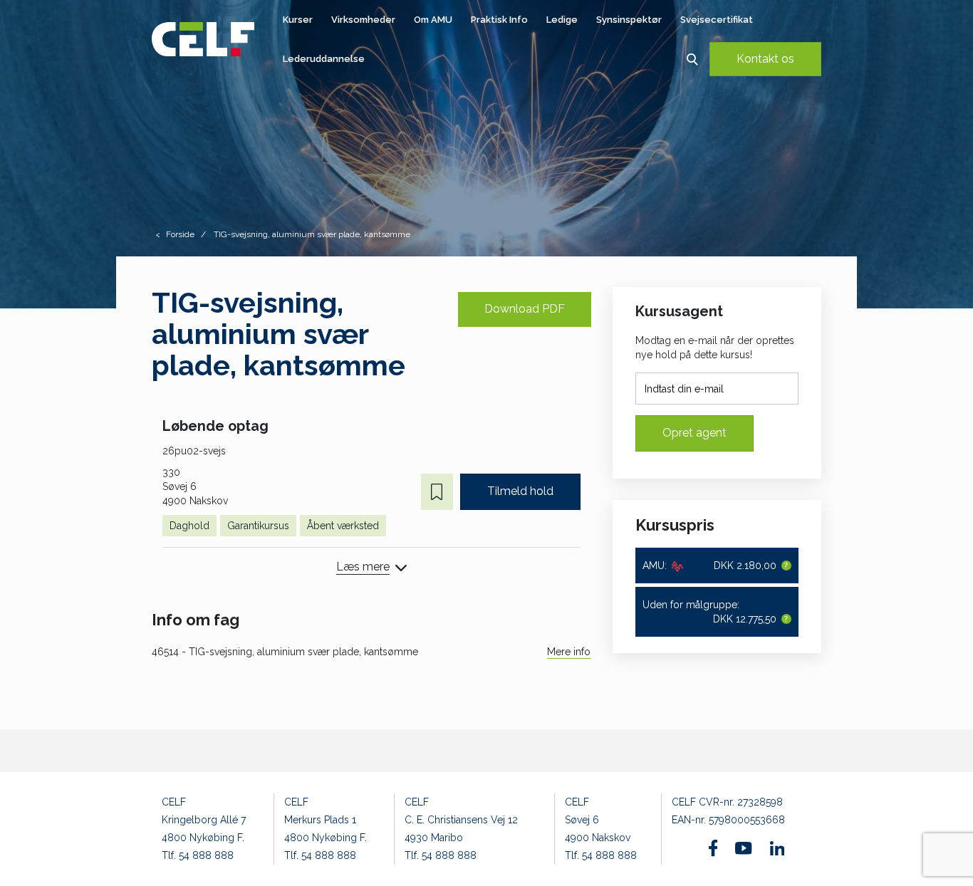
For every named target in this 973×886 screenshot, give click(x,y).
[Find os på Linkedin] (777, 848)
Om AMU (433, 19)
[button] (692, 58)
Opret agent (694, 432)
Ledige (562, 19)
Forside (180, 234)
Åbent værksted (343, 525)
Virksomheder (363, 19)
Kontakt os (765, 59)
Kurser (298, 19)
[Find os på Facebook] (713, 848)
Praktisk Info (499, 19)
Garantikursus (258, 525)
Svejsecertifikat (716, 19)
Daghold (189, 525)
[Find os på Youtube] (743, 848)
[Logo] (203, 39)
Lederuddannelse (324, 58)
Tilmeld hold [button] (520, 491)
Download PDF (524, 309)
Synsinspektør (629, 19)
